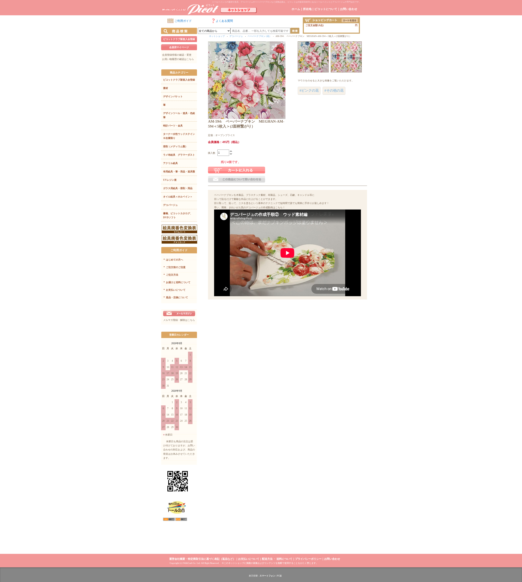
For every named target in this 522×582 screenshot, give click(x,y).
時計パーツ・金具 (173, 125)
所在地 (307, 9)
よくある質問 (224, 20)
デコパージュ (170, 205)
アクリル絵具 (170, 163)
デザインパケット (173, 96)
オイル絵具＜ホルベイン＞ (177, 196)
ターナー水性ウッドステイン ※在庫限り (180, 136)
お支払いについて (175, 289)
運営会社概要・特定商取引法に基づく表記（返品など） (202, 558)
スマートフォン (267, 575)
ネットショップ (217, 36)
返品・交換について (176, 297)
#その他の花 (334, 90)
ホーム (296, 9)
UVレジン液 (170, 179)
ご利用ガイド (183, 20)
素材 (165, 88)
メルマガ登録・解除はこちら (179, 320)
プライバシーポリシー (308, 558)
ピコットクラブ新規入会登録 (179, 39)
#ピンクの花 (309, 90)
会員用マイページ (179, 47)
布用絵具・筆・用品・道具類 (179, 171)
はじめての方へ (173, 259)
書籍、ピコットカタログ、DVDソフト (177, 215)
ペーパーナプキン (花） (259, 36)
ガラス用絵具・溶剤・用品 (177, 188)
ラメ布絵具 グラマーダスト (179, 154)
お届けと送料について (177, 282)
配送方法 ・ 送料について (277, 558)
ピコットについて (325, 9)
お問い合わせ (348, 9)
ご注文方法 (171, 274)
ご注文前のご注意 (175, 267)
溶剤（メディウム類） (175, 146)
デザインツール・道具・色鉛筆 (179, 115)
